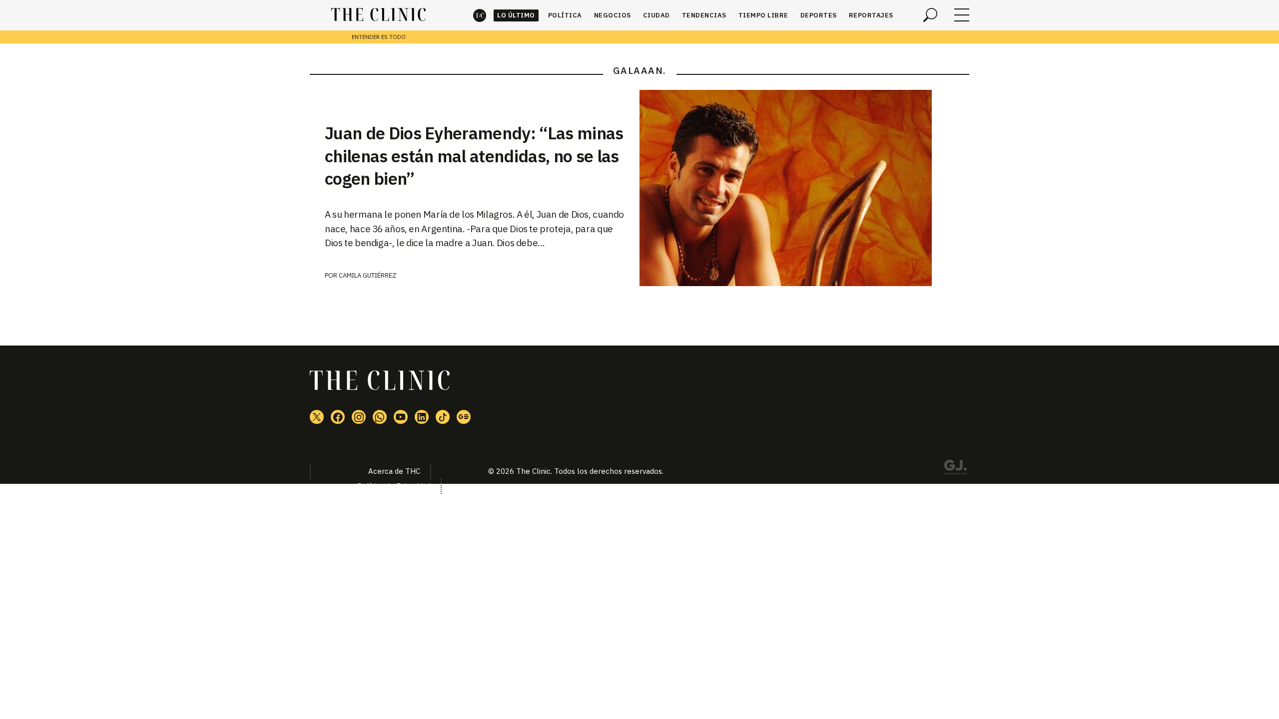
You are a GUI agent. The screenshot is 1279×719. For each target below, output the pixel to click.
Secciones (961, 14)
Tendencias (704, 15)
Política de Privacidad (394, 486)
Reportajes (871, 15)
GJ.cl (955, 468)
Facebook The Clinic (338, 417)
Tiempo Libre (763, 15)
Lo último (516, 15)
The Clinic (479, 15)
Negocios (612, 15)
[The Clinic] (378, 14)
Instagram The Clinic (359, 417)
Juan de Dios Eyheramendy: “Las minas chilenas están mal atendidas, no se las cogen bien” (474, 156)
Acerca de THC (394, 471)
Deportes (818, 15)
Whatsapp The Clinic (380, 417)
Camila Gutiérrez (367, 275)
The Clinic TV (401, 417)
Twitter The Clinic (317, 417)
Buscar (930, 15)
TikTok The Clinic (443, 417)
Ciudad (656, 15)
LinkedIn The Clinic (422, 417)
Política (565, 15)
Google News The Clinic (464, 417)
